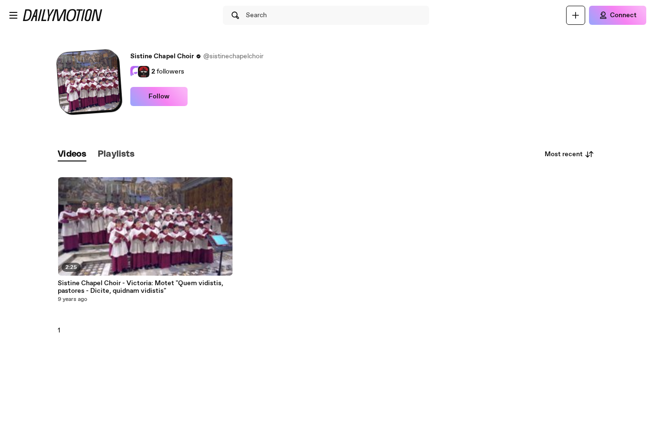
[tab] (72, 154)
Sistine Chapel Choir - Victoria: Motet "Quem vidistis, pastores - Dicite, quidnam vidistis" (140, 287)
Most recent (564, 154)
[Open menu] (13, 15)
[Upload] (575, 15)
